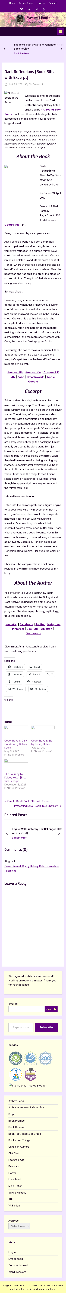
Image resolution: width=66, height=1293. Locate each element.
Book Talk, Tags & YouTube (24, 1133)
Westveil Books (39, 18)
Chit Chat (13, 1153)
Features (13, 1166)
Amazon (46, 628)
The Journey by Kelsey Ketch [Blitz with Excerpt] (15, 777)
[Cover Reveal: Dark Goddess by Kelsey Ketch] (16, 732)
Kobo (21, 377)
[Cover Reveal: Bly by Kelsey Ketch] (43, 732)
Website (11, 624)
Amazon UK (51, 372)
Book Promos (19, 837)
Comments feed (18, 1265)
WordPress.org (17, 1271)
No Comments (36, 84)
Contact (53, 3)
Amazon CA (33, 372)
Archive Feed (16, 1100)
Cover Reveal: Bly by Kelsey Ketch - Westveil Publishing (31, 868)
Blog (11, 1114)
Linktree (41, 3)
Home (12, 3)
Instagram (54, 624)
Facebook (26, 624)
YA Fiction (14, 1205)
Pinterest (18, 628)
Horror (12, 1172)
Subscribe (46, 1027)
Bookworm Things (19, 1140)
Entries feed (15, 1258)
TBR (10, 1199)
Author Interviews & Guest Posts (27, 1107)
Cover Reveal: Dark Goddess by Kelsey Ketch (15, 744)
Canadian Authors (18, 1146)
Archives (13, 1220)
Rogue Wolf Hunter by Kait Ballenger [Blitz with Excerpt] (37, 831)
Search (13, 1003)
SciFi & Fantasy (17, 1192)
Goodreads (12, 224)
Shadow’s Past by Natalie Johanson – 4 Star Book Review (36, 46)
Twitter (40, 624)
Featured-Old (16, 1159)
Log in (12, 1252)
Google (33, 381)
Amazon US (15, 372)
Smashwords (35, 377)
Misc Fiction (15, 1185)
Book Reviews (18, 53)
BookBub (33, 628)
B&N (12, 377)
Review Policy (26, 3)
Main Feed (14, 1179)
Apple (51, 377)
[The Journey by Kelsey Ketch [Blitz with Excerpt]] (16, 765)
